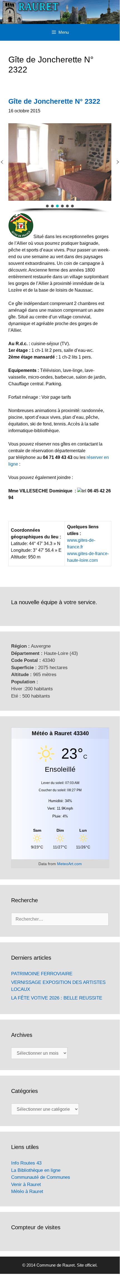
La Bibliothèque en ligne (35, 1170)
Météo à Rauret (27, 1191)
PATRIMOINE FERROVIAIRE (41, 973)
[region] (59, 168)
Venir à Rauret (26, 1184)
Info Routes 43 (26, 1163)
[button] (118, 162)
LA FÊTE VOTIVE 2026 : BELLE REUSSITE (56, 998)
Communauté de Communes (40, 1177)
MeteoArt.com (69, 864)
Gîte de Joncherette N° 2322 (54, 101)
